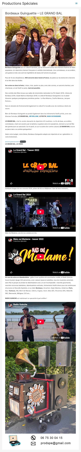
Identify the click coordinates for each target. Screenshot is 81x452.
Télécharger (23, 141)
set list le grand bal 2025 (12, 141)
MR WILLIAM (33, 116)
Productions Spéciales (20, 3)
